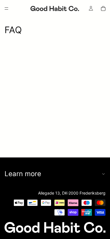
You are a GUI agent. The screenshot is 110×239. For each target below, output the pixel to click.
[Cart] (103, 8)
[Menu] (6, 8)
